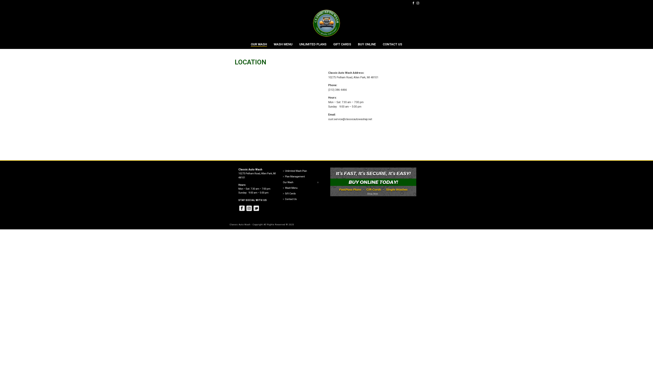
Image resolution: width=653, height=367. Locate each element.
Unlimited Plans (312, 44)
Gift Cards (342, 44)
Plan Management (295, 176)
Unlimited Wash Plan (296, 171)
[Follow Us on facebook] (242, 208)
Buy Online (367, 44)
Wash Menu (283, 44)
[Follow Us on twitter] (256, 208)
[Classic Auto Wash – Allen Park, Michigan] (326, 23)
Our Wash (259, 44)
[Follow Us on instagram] (249, 208)
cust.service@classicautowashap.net (350, 119)
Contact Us (392, 44)
